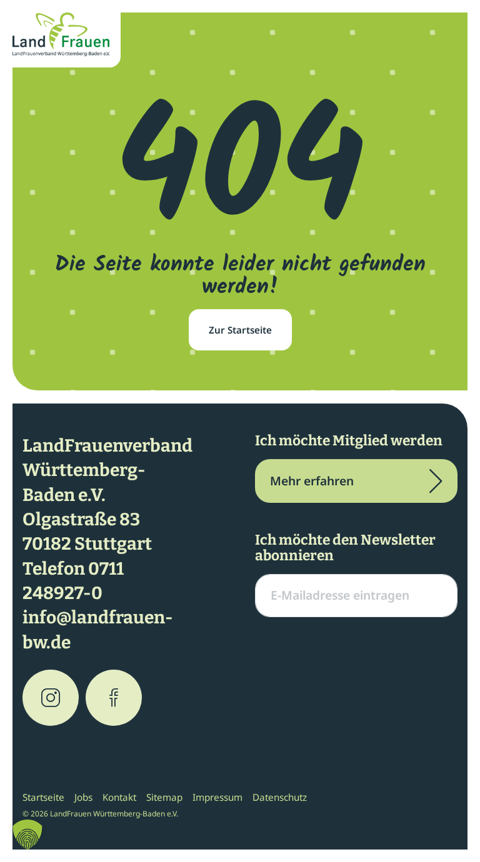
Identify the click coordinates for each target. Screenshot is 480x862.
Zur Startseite (240, 330)
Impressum (217, 797)
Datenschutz (279, 797)
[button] (27, 834)
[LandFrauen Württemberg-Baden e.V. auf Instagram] (50, 698)
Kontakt (119, 797)
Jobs (83, 797)
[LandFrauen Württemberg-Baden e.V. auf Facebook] (114, 698)
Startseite (43, 797)
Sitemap (164, 797)
